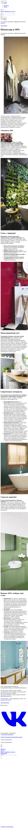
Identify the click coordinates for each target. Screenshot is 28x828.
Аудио (5, 7)
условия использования (7, 734)
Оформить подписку (9, 11)
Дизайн (5, 25)
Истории (20, 737)
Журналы (6, 5)
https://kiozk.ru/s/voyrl (6, 696)
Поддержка (8, 737)
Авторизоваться (5, 702)
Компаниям (14, 737)
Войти (2, 11)
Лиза (2, 25)
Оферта (3, 737)
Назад (4, 2)
